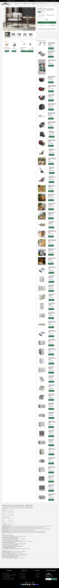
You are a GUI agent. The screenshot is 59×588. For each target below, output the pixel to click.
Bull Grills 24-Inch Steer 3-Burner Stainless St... (51, 431)
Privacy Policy (23, 573)
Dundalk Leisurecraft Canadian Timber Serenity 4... (52, 195)
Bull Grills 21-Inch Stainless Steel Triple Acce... (52, 449)
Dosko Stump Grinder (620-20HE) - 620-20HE (52, 177)
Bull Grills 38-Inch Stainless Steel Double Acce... (51, 367)
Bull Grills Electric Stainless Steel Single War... (52, 413)
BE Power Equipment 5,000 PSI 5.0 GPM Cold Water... (51, 77)
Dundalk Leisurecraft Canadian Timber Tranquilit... (52, 204)
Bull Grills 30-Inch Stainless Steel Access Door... (51, 404)
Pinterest (38, 576)
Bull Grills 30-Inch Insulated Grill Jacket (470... (52, 267)
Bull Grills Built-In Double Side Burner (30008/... (51, 395)
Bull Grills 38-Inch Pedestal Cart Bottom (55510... (52, 467)
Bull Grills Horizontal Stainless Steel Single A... (52, 295)
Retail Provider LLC (7, 573)
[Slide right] (35, 35)
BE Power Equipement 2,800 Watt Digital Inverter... (52, 104)
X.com (38, 577)
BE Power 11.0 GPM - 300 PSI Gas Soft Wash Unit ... (51, 95)
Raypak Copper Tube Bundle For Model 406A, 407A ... (51, 51)
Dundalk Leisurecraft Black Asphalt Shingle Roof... (52, 159)
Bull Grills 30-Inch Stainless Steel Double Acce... (51, 286)
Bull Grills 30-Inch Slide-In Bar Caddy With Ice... (51, 458)
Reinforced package (7, 47)
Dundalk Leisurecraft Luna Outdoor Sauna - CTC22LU (52, 258)
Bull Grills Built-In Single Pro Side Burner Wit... (52, 376)
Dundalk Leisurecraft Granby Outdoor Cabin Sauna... (52, 231)
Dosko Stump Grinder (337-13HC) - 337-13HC (52, 150)
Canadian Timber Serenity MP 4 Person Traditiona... (52, 186)
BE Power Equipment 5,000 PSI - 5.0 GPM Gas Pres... (51, 140)
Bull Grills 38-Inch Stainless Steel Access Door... (51, 440)
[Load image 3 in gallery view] (19, 34)
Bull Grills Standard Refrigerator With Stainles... (51, 304)
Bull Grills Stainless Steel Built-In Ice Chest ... (52, 385)
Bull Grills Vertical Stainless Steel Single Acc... (52, 276)
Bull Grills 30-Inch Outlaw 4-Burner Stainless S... (51, 485)
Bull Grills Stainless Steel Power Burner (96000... (51, 494)
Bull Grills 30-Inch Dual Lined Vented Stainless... (51, 313)
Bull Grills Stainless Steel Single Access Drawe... (51, 322)
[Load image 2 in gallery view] (13, 34)
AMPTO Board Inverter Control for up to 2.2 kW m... (52, 60)
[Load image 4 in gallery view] (25, 34)
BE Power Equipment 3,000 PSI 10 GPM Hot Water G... (52, 122)
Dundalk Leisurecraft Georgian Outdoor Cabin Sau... (51, 213)
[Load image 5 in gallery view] (30, 34)
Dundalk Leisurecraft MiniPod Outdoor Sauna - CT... (51, 249)
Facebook (38, 573)
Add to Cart (51, 48)
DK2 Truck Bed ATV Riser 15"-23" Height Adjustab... (51, 43)
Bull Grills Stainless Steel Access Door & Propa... (51, 340)
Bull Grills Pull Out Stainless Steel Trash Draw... (52, 358)
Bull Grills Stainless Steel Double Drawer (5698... (52, 349)
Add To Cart (6, 51)
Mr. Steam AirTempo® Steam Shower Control (52, 131)
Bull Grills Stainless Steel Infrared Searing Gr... (52, 222)
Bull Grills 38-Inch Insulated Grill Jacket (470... (52, 331)
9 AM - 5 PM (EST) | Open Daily (8, 579)
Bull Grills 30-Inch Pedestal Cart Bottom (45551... (52, 422)
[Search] (54, 3)
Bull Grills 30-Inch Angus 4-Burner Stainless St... (51, 476)
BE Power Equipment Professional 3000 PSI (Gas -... (52, 86)
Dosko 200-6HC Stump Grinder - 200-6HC (52, 168)
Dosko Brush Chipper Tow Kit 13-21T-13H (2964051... (51, 113)
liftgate (14, 47)
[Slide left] (4, 35)
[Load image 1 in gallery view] (7, 34)
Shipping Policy (23, 576)
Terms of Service (23, 578)
